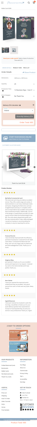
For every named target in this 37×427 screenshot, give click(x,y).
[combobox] (24, 84)
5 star (14, 192)
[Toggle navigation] (3, 3)
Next (35, 167)
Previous (2, 167)
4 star (12, 192)
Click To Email (26, 393)
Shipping (4, 396)
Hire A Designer (5, 95)
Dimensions (4, 78)
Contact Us (25, 397)
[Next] (34, 28)
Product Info (17, 68)
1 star (5, 192)
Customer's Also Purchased (11, 145)
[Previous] (3, 28)
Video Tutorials (5, 401)
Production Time (6, 89)
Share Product (30, 72)
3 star (9, 192)
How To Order (5, 398)
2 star (7, 192)
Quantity (4, 84)
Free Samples (5, 410)
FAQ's (3, 404)
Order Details (6, 68)
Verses (3, 407)
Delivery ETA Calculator (11, 105)
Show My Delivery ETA (25, 116)
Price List (26, 68)
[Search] (28, 2)
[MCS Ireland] (15, 2)
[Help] (2, 91)
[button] (20, 105)
